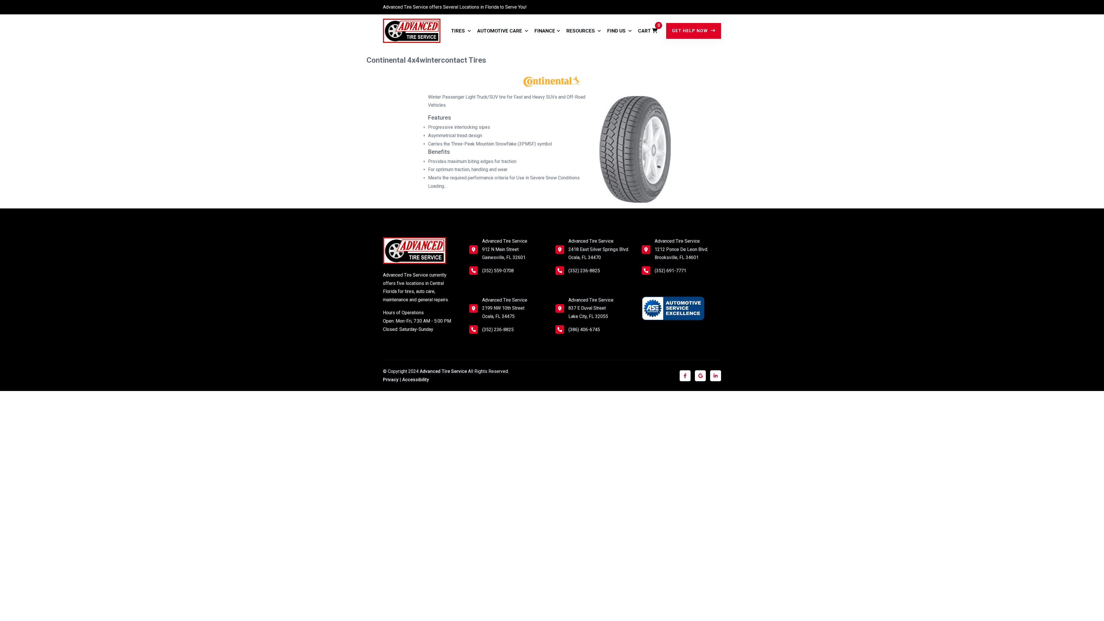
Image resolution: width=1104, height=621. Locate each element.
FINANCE (544, 31)
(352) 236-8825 (498, 329)
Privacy (390, 379)
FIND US (617, 31)
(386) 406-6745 (584, 329)
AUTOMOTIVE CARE (500, 31)
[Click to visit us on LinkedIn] (715, 376)
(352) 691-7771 (670, 270)
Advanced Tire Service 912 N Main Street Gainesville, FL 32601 (504, 249)
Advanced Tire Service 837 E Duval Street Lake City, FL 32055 (591, 308)
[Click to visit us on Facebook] (685, 376)
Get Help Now (690, 30)
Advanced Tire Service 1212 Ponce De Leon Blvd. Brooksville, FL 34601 (681, 249)
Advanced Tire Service (444, 371)
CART (648, 28)
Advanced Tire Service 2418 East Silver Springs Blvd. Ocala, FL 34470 (598, 249)
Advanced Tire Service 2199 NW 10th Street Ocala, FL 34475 (504, 308)
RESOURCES (581, 31)
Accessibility (415, 379)
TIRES (458, 31)
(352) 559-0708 (498, 270)
